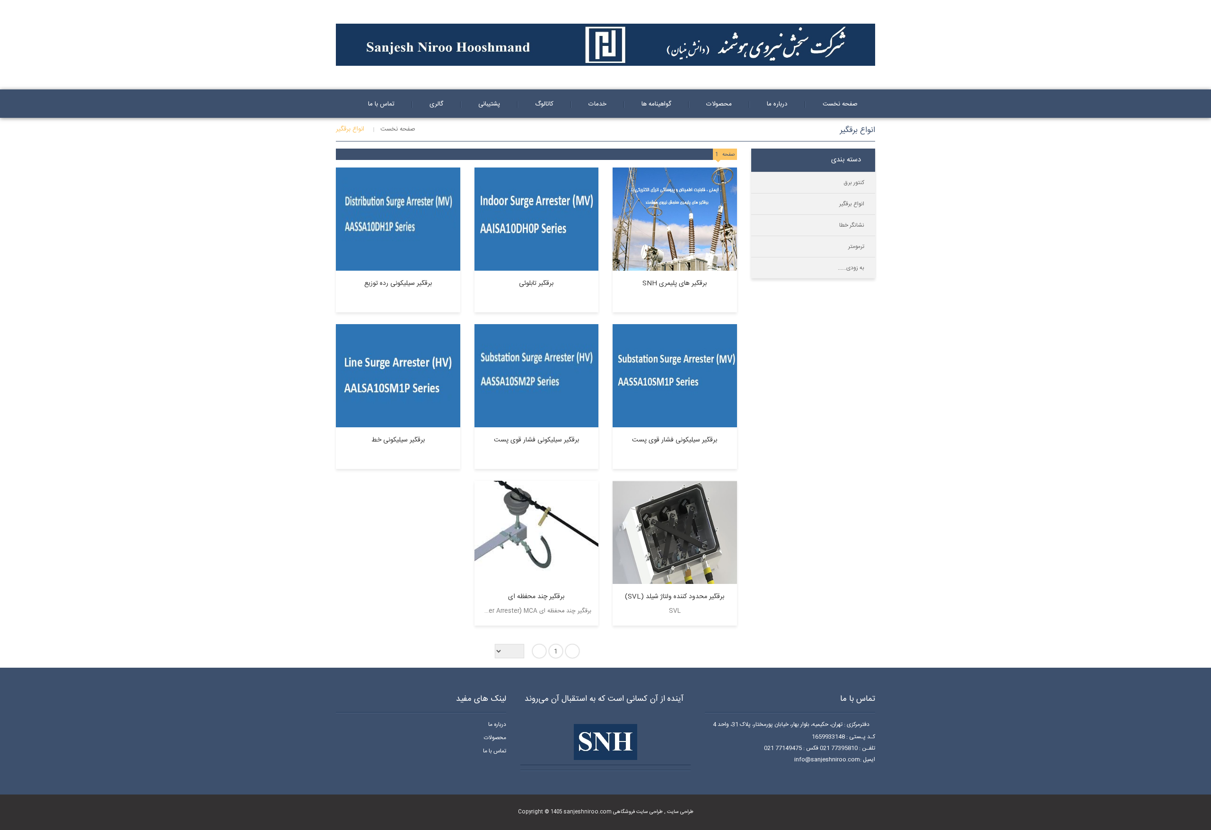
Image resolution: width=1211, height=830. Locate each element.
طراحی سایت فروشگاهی (637, 812)
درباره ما (497, 724)
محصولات (495, 737)
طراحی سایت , (678, 812)
